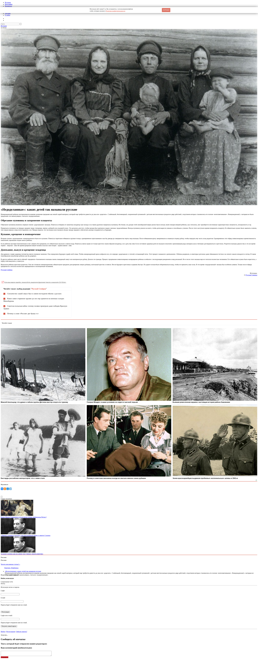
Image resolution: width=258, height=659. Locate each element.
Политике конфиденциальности (115, 11)
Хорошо (166, 10)
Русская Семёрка (6, 270)
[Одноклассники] (5, 489)
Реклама (7, 13)
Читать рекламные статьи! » (10, 564)
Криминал (8, 6)
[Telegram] (10, 489)
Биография (8, 4)
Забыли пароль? (21, 631)
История (8, 2)
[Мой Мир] (7, 489)
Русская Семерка (251, 275)
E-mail (3, 598)
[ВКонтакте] (2, 489)
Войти (3, 631)
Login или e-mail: (6, 615)
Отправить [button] (4, 657)
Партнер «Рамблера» (11, 568)
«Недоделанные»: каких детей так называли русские (23, 571)
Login (3, 590)
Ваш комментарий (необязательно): (16, 648)
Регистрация (10, 631)
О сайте (7, 15)
